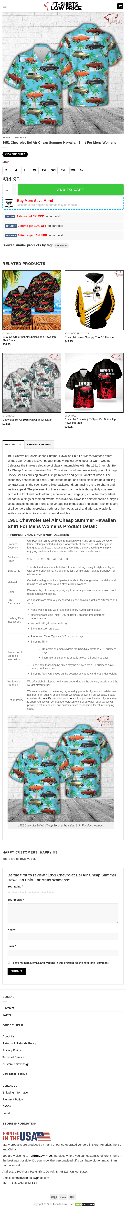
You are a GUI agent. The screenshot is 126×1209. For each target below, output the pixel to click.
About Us (8, 1036)
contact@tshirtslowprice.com (57, 698)
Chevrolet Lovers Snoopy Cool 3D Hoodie (89, 337)
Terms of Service (13, 1057)
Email (12, 946)
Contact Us (9, 1085)
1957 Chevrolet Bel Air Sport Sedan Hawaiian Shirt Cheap (29, 338)
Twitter (6, 1015)
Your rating (15, 886)
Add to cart (70, 190)
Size (5, 161)
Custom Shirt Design (16, 1064)
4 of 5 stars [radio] (33, 893)
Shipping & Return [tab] (39, 444)
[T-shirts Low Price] (63, 6)
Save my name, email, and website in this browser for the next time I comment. (61, 962)
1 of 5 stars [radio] (8, 893)
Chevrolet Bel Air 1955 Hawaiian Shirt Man (27, 419)
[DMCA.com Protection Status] (85, 1204)
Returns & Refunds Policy (19, 1043)
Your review (16, 899)
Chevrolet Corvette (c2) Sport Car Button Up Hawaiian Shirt (90, 421)
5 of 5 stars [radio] (47, 893)
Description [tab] (13, 444)
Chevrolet (20, 137)
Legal (6, 1113)
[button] (4, 6)
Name (12, 929)
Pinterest (8, 1008)
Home (6, 137)
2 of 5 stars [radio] (14, 893)
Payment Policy (12, 1099)
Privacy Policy (11, 1050)
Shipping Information (16, 1092)
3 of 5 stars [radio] (22, 893)
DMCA (6, 1106)
